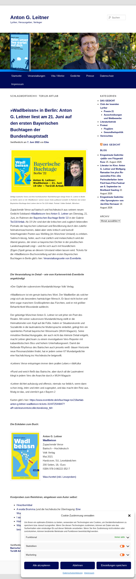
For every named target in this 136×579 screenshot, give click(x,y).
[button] (129, 515)
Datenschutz (107, 75)
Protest (103, 125)
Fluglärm (108, 129)
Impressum (89, 573)
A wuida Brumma (26, 509)
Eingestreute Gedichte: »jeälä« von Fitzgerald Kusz (112, 158)
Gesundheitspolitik (113, 132)
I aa (19, 517)
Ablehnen (78, 565)
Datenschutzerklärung (73, 573)
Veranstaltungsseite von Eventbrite (62, 258)
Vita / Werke (57, 75)
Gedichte (75, 75)
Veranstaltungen (36, 75)
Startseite (16, 75)
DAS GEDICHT (107, 100)
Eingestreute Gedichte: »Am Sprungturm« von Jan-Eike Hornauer (112, 200)
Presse (90, 75)
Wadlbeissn (49, 440)
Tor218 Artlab (17, 221)
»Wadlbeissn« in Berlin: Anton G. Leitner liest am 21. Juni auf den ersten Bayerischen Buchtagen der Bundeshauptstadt (41, 123)
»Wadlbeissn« (37, 213)
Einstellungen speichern (114, 565)
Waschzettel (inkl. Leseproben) (59, 476)
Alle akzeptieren (41, 565)
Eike (46, 142)
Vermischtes (106, 136)
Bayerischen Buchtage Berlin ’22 (51, 217)
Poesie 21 (109, 111)
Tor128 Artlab (17, 551)
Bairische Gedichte (20, 548)
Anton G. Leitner (29, 17)
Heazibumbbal (24, 505)
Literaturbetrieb (108, 122)
